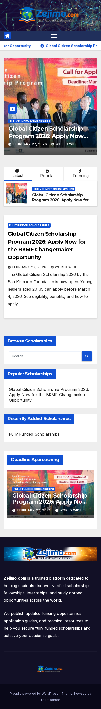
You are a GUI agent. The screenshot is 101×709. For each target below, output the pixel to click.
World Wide (67, 144)
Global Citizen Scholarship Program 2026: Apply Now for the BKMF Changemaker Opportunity (60, 202)
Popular (47, 175)
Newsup (80, 693)
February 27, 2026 (30, 144)
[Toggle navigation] (54, 35)
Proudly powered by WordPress (34, 693)
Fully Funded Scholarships (30, 121)
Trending (80, 175)
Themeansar (50, 700)
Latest (17, 175)
